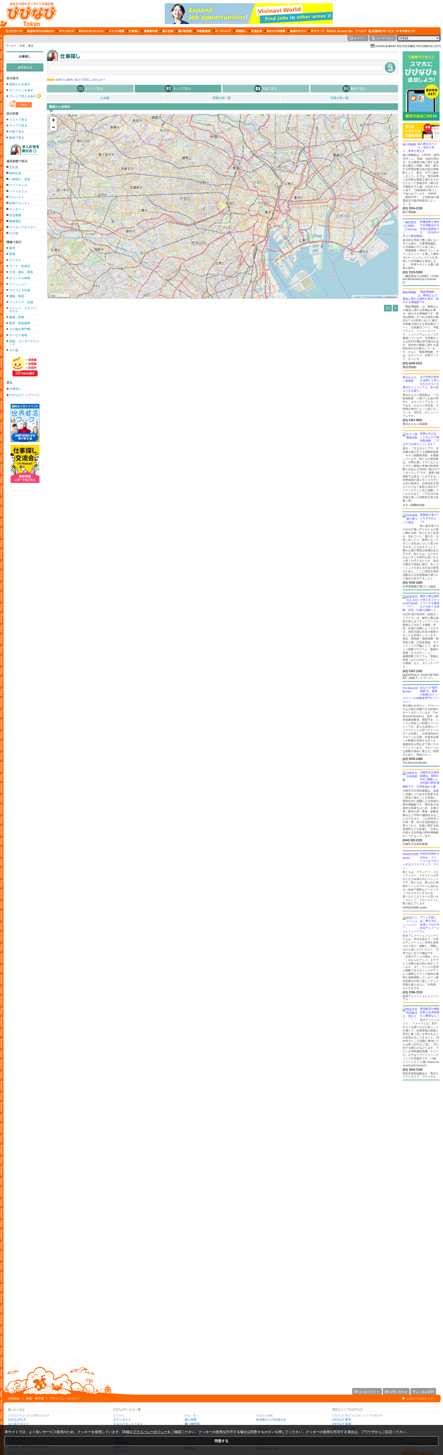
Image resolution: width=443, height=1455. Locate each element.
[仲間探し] (239, 31)
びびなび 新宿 (341, 1424)
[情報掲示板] (150, 31)
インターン (16, 209)
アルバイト (16, 197)
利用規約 (14, 1398)
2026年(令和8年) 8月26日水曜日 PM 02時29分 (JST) (408, 46)
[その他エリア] (405, 31)
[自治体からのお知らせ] (39, 31)
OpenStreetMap (374, 297)
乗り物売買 (192, 1424)
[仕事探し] (132, 31)
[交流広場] (255, 31)
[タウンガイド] (65, 31)
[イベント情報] (115, 31)
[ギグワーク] (316, 31)
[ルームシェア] (222, 31)
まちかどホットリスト (128, 1424)
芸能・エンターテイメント (24, 343)
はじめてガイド (18, 1424)
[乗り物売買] (184, 31)
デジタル (15, 260)
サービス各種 (18, 335)
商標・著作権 (35, 1398)
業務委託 (15, 221)
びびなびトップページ (24, 395)
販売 (12, 248)
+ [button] (53, 120)
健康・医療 (16, 317)
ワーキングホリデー (22, 227)
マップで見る (18, 125)
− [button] (53, 127)
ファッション (18, 284)
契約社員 (15, 173)
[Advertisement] (24, 557)
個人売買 (191, 1419)
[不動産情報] (202, 31)
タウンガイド (122, 1419)
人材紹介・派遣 (19, 179)
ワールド (11, 45)
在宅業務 (15, 215)
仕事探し (25, 56)
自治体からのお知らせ (271, 1419)
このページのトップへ (421, 1398)
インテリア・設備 (21, 302)
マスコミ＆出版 (19, 290)
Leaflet (357, 297)
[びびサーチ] (14, 31)
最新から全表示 (19, 84)
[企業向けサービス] (381, 31)
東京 (31, 45)
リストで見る (18, 119)
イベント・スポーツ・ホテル (24, 310)
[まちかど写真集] (274, 31)
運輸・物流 (16, 296)
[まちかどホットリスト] (90, 31)
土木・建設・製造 (21, 272)
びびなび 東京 (341, 1419)
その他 (13, 233)
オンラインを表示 (21, 90)
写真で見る (16, 131)
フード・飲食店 (19, 266)
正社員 (13, 167)
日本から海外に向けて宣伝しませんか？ (76, 79)
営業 (12, 254)
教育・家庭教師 (19, 323)
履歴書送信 (25, 67)
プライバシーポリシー (65, 1398)
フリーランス (18, 185)
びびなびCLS (17, 1419)
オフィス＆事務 (19, 278)
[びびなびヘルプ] (361, 31)
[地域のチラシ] (297, 31)
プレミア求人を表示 (22, 96)
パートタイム (18, 191)
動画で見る (16, 137)
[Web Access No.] (339, 31)
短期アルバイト (19, 203)
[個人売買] (167, 31)
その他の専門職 (19, 329)
